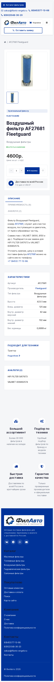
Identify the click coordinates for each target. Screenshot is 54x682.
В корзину (33, 171)
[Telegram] (13, 542)
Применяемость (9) (19, 205)
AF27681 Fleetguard (18, 42)
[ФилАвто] (15, 23)
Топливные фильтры (14, 561)
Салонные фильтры (13, 573)
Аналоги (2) (14, 211)
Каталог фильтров (15, 5)
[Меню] (46, 22)
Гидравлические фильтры (17, 569)
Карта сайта (10, 600)
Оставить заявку (25, 30)
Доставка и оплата (13, 592)
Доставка (9, 623)
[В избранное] (43, 171)
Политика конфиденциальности (20, 627)
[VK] (6, 542)
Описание (14, 198)
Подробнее (13, 356)
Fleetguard (12, 116)
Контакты (9, 655)
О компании (10, 615)
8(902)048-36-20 (13, 15)
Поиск (7, 596)
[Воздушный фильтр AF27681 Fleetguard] (27, 85)
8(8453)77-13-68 (40, 10)
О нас (7, 619)
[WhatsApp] (19, 542)
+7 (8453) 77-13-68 (18, 261)
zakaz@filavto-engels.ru (15, 10)
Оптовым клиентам (13, 588)
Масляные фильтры (13, 556)
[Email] (26, 542)
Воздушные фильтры (14, 565)
